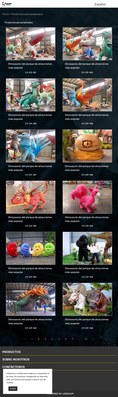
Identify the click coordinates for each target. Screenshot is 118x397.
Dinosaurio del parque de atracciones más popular (30, 65)
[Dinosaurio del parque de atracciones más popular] (30, 43)
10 (86, 339)
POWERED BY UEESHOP (60, 393)
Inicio (5, 14)
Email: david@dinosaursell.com (21, 379)
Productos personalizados (27, 14)
